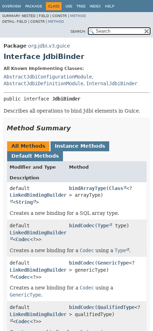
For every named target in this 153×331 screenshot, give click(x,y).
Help (109, 6)
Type (103, 225)
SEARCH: (78, 31)
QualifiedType (115, 307)
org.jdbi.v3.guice (49, 46)
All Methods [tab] (28, 146)
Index (95, 6)
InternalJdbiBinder (111, 83)
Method (78, 16)
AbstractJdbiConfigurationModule (48, 77)
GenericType (113, 263)
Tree (80, 6)
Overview (11, 6)
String (24, 202)
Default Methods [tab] (35, 156)
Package (33, 6)
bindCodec (82, 225)
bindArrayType (87, 188)
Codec (23, 239)
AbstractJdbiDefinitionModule (43, 83)
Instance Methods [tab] (80, 146)
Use (68, 6)
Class (116, 188)
